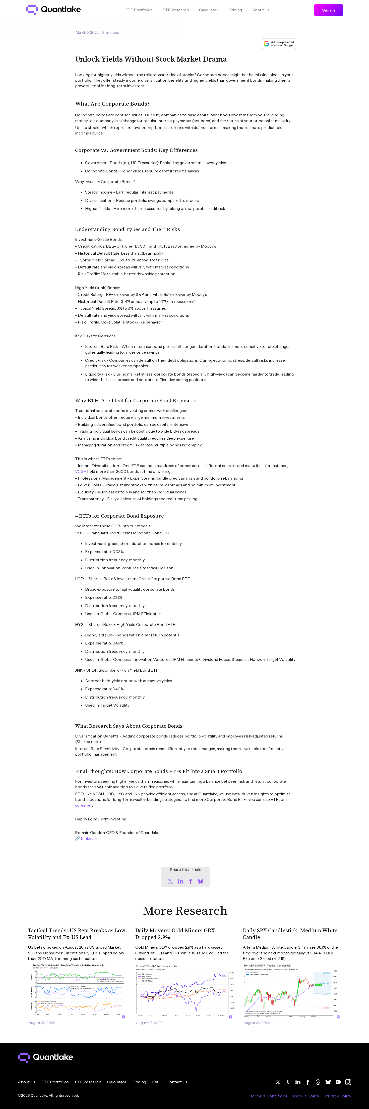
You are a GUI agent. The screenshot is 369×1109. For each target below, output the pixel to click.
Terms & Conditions (268, 1095)
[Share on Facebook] (191, 881)
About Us (261, 9)
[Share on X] (170, 881)
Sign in (328, 10)
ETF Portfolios (139, 9)
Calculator (208, 9)
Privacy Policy (338, 1095)
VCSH (80, 471)
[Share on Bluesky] (201, 881)
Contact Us (177, 1081)
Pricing (235, 9)
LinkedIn (89, 838)
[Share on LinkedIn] (180, 881)
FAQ (156, 1081)
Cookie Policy (306, 1095)
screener (83, 805)
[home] (53, 10)
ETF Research (176, 9)
